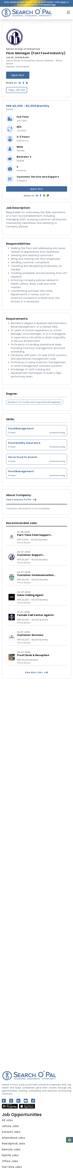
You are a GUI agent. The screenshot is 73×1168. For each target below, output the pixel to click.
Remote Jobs (11, 1149)
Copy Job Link (16, 90)
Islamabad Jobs (13, 1138)
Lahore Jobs (10, 1126)
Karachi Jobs (11, 1132)
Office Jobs (10, 1161)
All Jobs (7, 1120)
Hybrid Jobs (10, 1155)
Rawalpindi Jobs (13, 1143)
